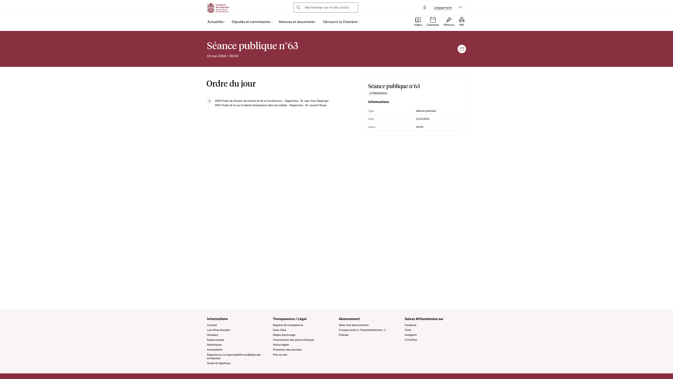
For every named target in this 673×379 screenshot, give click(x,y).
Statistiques (214, 345)
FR (460, 7)
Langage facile (443, 7)
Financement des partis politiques (293, 340)
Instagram (411, 335)
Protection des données (287, 349)
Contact (212, 325)
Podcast (344, 335)
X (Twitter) (411, 340)
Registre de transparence (288, 325)
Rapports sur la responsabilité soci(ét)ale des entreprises (234, 356)
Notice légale (281, 345)
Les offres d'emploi (218, 330)
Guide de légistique (218, 363)
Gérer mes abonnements (354, 325)
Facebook (411, 325)
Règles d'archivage (284, 335)
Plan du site (280, 355)
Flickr (408, 330)
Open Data (279, 330)
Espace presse (215, 340)
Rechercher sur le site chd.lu (327, 7)
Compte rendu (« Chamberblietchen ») (362, 330)
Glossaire (212, 335)
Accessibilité (214, 349)
